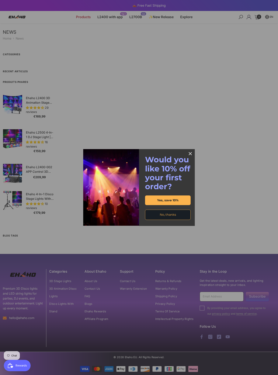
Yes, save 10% (168, 200)
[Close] (190, 153)
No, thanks (168, 214)
